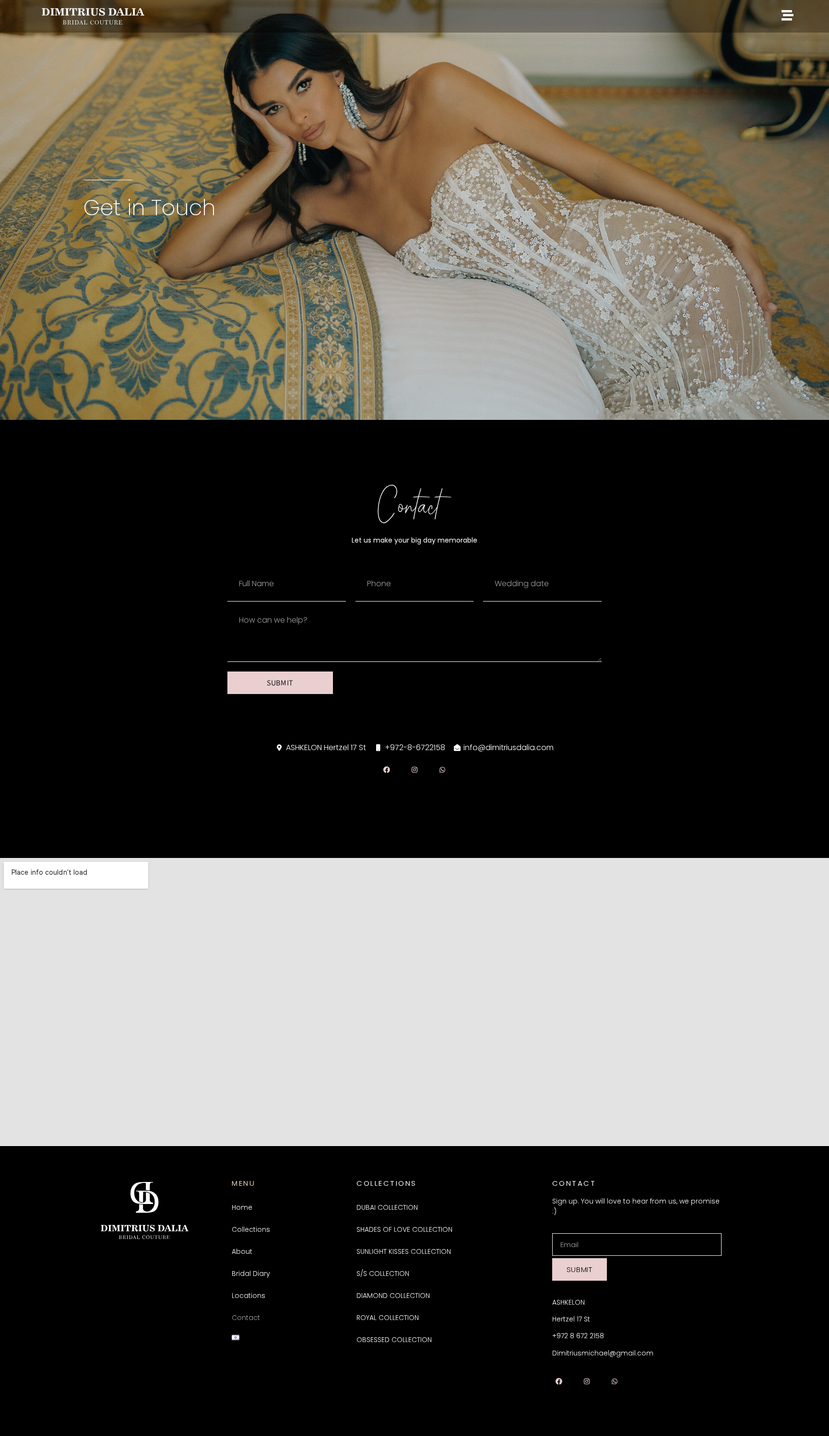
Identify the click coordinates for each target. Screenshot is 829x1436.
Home (242, 1207)
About (242, 1251)
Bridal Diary (251, 1273)
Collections (251, 1229)
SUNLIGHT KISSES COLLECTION (403, 1251)
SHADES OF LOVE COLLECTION (404, 1229)
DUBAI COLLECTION (387, 1207)
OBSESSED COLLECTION (394, 1339)
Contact (246, 1317)
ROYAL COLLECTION (387, 1317)
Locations (248, 1295)
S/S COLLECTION (382, 1273)
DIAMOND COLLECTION (393, 1295)
